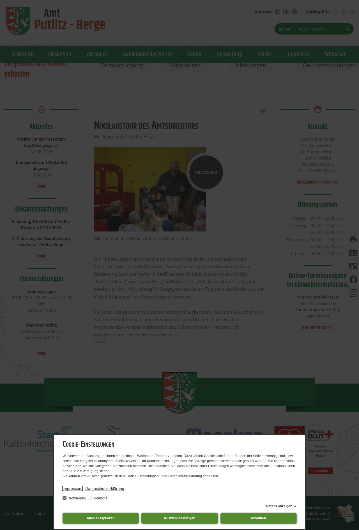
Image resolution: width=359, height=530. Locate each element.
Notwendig (77, 498)
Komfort (100, 498)
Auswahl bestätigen (179, 518)
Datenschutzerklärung (104, 488)
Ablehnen (258, 518)
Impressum (72, 488)
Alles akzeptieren (100, 518)
